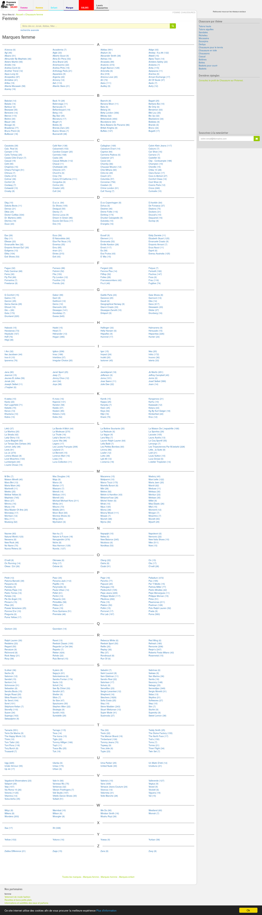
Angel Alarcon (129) (110, 67)
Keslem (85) (58, 410)
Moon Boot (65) (60, 512)
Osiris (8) (105, 563)
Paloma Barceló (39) (14, 580)
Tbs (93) (105, 730)
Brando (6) (154, 124)
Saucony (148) (156, 682)
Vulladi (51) (58, 798)
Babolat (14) (10, 100)
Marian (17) (58, 485)
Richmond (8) (11, 652)
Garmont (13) (155, 297)
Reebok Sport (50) (109, 643)
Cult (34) (57, 191)
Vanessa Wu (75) (61, 783)
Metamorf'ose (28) (109, 497)
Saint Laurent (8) (109, 673)
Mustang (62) (11, 521)
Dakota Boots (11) (13, 205)
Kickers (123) (59, 413)
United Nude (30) (109, 765)
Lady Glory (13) (12, 437)
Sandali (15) (10, 679)
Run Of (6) (106, 658)
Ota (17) (153, 563)
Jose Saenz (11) (108, 381)
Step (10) (153, 703)
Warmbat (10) (59, 810)
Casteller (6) (154, 157)
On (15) (152, 560)
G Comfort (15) (12, 294)
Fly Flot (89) (10, 277)
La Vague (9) (107, 434)
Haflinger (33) (107, 327)
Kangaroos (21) (156, 398)
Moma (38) (106, 509)
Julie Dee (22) (107, 384)
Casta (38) (58, 157)
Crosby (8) (10, 191)
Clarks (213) (10, 175)
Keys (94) (105, 410)
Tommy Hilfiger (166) (63, 742)
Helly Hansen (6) (109, 330)
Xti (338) (57, 827)
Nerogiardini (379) (61, 539)
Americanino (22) (61, 64)
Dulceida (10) (107, 220)
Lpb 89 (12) (106, 458)
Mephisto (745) (12, 497)
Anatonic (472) (108, 64)
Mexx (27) (9, 500)
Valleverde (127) (156, 780)
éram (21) (57, 250)
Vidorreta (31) (107, 792)
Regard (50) (10, 646)
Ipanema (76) (11, 360)
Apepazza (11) (156, 70)
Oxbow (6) (58, 566)
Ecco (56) (57, 235)
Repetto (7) (58, 649)
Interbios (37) (59, 357)
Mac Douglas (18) (61, 476)
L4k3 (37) (9, 428)
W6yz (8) (9, 810)
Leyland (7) (58, 449)
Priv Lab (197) (107, 614)
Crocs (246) (154, 187)
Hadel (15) (58, 327)
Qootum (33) (11, 628)
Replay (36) (106, 649)
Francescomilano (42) (111, 280)
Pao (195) (153, 580)
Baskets (202, 68)
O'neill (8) (9, 560)
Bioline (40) (10, 118)
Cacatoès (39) (11, 145)
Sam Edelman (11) (110, 676)
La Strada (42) (11, 434)
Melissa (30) (154, 491)
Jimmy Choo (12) (61, 378)
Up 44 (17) (10, 768)
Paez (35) (57, 577)
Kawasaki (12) (155, 404)
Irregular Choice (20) (63, 360)
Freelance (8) (11, 283)
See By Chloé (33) (61, 688)
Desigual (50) (59, 208)
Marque (71, 8)
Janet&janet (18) (108, 372)
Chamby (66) (107, 163)
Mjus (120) (106, 506)
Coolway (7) (10, 184)
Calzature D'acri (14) (110, 148)
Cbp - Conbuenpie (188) (160, 160)
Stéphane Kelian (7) (14, 706)
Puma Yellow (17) (13, 617)
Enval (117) (106, 247)
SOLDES (86, 8)
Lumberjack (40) (12, 461)
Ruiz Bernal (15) (60, 658)
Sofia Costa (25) (108, 700)
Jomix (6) (153, 378)
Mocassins (204, 38)
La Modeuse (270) (61, 431)
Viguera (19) (155, 792)
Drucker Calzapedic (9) (112, 217)
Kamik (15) (106, 398)
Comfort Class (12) (158, 178)
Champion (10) (156, 163)
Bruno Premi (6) (12, 130)
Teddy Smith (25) (157, 730)
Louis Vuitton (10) (157, 455)
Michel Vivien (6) (108, 500)
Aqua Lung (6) (11, 73)
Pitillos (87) (58, 605)
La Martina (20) (12, 431)
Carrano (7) (154, 154)
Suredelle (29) (59, 715)
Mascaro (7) (58, 488)
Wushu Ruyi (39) (109, 816)
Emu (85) (57, 247)
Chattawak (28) (60, 166)
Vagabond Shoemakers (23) (18, 780)
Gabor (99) (58, 294)
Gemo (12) (58, 303)
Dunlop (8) (154, 220)
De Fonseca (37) (157, 205)
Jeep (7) (57, 375)
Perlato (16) (10, 595)
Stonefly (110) (11, 709)
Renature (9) (11, 649)
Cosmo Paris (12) (157, 184)
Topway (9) (106, 745)
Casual (202, 56)
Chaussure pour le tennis (211, 47)
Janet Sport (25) (60, 372)
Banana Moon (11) (110, 103)
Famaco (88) (59, 268)
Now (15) (153, 545)
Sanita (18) (154, 679)
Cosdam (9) (106, 184)
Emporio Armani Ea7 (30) (17, 247)
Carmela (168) (60, 154)
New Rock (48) (12, 542)
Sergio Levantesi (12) (111, 691)
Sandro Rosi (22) (109, 679)
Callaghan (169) (108, 145)
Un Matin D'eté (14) (158, 762)
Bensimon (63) (156, 109)
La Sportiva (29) (156, 431)
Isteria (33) (154, 360)
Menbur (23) (155, 494)
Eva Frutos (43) (108, 253)
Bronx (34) (154, 127)
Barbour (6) (10, 106)
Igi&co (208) (58, 351)
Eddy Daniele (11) (157, 235)
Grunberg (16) (155, 313)
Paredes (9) (10, 586)
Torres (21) (154, 745)
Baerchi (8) (106, 100)
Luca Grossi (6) (156, 458)
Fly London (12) (60, 277)
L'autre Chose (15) (14, 464)
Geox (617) (154, 303)
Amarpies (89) (107, 61)
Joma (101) (106, 378)
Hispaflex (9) (107, 333)
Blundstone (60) (108, 121)
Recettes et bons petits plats (18, 899)
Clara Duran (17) (157, 172)
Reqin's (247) (155, 649)
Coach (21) (106, 175)
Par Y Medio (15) (157, 583)
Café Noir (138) (60, 145)
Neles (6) (105, 536)
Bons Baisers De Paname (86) (115, 124)
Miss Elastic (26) (156, 503)
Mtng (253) (58, 518)
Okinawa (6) (58, 560)
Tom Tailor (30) (12, 742)
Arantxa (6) (154, 73)
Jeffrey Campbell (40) (159, 375)
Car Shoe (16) (155, 151)
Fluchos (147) (155, 274)
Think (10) (9, 739)
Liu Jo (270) (10, 452)
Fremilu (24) (58, 283)
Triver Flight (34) (157, 748)
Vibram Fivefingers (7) (63, 789)
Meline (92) (106, 491)
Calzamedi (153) (61, 148)
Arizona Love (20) (109, 76)
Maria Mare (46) (12, 485)
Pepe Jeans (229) (109, 592)
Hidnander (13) (60, 333)
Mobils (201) (59, 509)
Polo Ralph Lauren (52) (160, 608)
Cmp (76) (57, 175)
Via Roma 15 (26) (13, 789)
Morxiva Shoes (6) (61, 515)
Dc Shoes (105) (60, 205)
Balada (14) (10, 103)
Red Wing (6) (155, 640)
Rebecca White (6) (109, 640)
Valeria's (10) (107, 780)
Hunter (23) (154, 336)
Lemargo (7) (155, 443)
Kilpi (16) (105, 413)
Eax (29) (9, 235)
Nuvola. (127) (59, 548)
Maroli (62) (154, 485)
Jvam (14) (153, 384)
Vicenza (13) (107, 789)
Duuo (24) (9, 223)
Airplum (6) (106, 52)
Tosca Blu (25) (60, 748)
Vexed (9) (153, 786)
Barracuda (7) (59, 106)
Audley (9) (105, 85)
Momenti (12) (155, 509)
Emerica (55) (59, 244)
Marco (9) (57, 482)
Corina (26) (58, 184)
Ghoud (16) (10, 306)
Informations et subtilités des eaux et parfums (26, 902)
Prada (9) (153, 611)
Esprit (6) (153, 250)
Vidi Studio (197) (61, 792)
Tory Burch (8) (11, 748)
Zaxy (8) (153, 851)
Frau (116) (154, 280)
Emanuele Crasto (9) (159, 241)
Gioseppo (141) (60, 310)
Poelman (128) (156, 605)
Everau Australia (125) (159, 253)
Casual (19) (10, 160)
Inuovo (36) (154, 357)
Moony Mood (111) (110, 512)
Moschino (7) (155, 515)
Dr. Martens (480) (13, 217)
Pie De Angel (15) (13, 598)
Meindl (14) (58, 491)
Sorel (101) (10, 703)
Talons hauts (205, 26)
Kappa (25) (106, 401)
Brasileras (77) (12, 127)
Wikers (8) (9, 813)
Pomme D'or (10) (13, 611)
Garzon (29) (10, 300)
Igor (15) (105, 351)
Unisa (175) (58, 765)
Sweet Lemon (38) (157, 715)
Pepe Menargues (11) (159, 592)
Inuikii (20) (106, 357)
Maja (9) (57, 479)
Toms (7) (153, 742)
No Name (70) (11, 545)
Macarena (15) (108, 476)
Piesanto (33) (59, 598)
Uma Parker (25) (109, 762)
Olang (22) (106, 560)
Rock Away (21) (12, 655)
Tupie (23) (105, 751)
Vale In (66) (58, 780)
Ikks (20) (153, 351)
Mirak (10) (105, 503)
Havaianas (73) (12, 330)
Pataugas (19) (107, 586)
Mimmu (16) (10, 503)
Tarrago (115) (59, 730)
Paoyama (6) (11, 583)
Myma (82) (106, 521)
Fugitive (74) (155, 283)
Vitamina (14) (11, 795)
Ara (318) (105, 73)
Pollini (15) (106, 608)
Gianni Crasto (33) (109, 306)
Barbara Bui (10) (157, 103)
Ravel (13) (58, 640)
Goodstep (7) (59, 313)
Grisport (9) (106, 313)
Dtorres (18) (10, 220)
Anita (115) (154, 67)
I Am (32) (9, 351)
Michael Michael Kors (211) (66, 500)
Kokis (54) (57, 416)
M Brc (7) (9, 476)
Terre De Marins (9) (14, 733)
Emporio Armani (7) (158, 244)
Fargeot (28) (107, 268)
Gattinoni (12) (59, 300)
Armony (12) (59, 79)
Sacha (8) (9, 673)
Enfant (55, 7)
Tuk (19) (57, 751)
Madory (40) (154, 476)
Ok (248, 910)
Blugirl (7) (57, 121)
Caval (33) (106, 160)
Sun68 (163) (59, 712)
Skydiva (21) (155, 697)
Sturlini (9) (153, 709)
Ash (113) (57, 82)
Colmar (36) (10, 178)
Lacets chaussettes (102, 6)
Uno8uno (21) (155, 765)
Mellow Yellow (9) (13, 494)
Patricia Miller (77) (157, 586)
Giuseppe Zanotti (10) (111, 310)
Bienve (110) (11, 115)
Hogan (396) (59, 336)
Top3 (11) (57, 745)
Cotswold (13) (11, 187)
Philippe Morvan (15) (159, 595)
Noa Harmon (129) (62, 545)
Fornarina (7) (11, 280)
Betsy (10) (57, 112)
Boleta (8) (57, 124)
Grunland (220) (12, 316)
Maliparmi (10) (107, 479)
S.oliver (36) (10, 670)
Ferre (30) (9, 274)
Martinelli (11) (11, 488)
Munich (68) (106, 518)
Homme (40, 7)
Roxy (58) (9, 658)
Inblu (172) (154, 354)
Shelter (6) (58, 694)
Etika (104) (10, 253)
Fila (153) (57, 274)
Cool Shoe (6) (155, 181)
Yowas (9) (105, 839)
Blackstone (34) (156, 118)
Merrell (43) (58, 497)
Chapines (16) (11, 166)
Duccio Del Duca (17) (63, 220)
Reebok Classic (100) (63, 643)
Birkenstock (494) (109, 118)
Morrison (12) (11, 515)
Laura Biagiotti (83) (14, 440)
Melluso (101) (59, 494)
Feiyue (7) (153, 268)
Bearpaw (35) (11, 109)
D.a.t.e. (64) (58, 202)
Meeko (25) (10, 491)
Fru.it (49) (105, 283)
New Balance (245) (110, 539)
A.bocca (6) (10, 49)
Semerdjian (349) (157, 688)
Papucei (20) (107, 583)
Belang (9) (106, 109)
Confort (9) (10, 181)
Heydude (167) (12, 333)
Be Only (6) (154, 106)
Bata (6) (104, 106)
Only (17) (57, 563)
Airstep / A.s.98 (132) (159, 52)
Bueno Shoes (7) (61, 130)
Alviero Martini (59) (14, 61)
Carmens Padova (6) (111, 154)
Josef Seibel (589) (157, 381)
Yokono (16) (58, 839)
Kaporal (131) (59, 401)
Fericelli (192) (155, 271)
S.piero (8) (58, 670)
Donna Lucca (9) (61, 214)
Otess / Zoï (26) (12, 566)
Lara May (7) (107, 437)
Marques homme (109, 876)
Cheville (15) (155, 166)
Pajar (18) (105, 577)
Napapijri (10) (107, 533)
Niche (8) (57, 542)
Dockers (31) (155, 211)
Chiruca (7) (10, 172)
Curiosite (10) (155, 191)
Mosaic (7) (106, 515)
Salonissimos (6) (61, 676)
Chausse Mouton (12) (111, 166)
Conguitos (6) (59, 181)
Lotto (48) (105, 455)
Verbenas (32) (59, 786)
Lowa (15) (57, 458)
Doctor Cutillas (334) (14, 214)
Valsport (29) (11, 783)
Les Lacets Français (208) (65, 446)
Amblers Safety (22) (158, 61)
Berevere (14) (11, 112)
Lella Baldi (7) (107, 443)
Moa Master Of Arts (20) (16, 509)
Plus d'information (106, 910)
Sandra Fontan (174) (63, 679)
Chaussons (204, 53)
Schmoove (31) (12, 685)
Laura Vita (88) (60, 440)
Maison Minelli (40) (14, 479)
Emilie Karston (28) (110, 244)
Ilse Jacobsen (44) (13, 354)
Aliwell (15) (154, 55)
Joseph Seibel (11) (14, 384)
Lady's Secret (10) (61, 437)
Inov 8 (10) (10, 357)
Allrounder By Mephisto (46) (18, 58)
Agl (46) (8, 52)
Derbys (202, 44)
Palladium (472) (156, 577)
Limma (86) (106, 449)
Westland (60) (155, 810)
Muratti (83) (154, 518)
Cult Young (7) (107, 191)
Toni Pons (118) (12, 745)
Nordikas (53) (107, 545)
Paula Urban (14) (61, 589)
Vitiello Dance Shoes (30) (65, 795)
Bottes (202, 62)
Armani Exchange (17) (159, 76)
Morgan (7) (154, 512)
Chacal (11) (58, 163)
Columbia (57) (107, 178)
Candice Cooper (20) (63, 151)
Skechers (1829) (108, 697)
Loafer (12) (106, 452)
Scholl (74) (58, 685)
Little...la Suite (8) (157, 449)
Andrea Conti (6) (12, 67)
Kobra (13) (10, 416)
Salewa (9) (154, 673)
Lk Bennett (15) (60, 452)
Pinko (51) (153, 598)
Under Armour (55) (14, 765)
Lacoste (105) (155, 434)
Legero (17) (58, 443)
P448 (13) (9, 577)
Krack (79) (106, 416)
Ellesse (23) (10, 241)
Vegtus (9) (153, 783)
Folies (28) (106, 277)
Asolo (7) (153, 82)
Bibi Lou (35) (155, 112)
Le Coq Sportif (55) (158, 440)
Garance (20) (107, 297)
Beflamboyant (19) (61, 109)
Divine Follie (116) (109, 211)
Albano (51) (10, 55)
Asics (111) (106, 82)
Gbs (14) (153, 300)
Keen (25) (105, 407)
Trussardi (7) (11, 751)
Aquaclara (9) (59, 73)
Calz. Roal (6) (11, 148)
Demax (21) (10, 208)
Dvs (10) (57, 223)
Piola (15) (105, 601)
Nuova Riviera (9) (13, 548)
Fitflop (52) (106, 274)
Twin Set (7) (154, 751)
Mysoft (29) (154, 521)
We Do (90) (106, 810)
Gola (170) (10, 313)
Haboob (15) (11, 327)
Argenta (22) (59, 76)
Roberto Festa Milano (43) (161, 652)
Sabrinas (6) (154, 670)
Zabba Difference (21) (15, 851)
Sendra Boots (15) (13, 691)
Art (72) (104, 79)
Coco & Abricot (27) (158, 175)
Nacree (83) (10, 533)
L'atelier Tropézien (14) (160, 461)
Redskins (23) (11, 643)
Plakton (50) (106, 605)
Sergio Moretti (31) (158, 691)
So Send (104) (11, 700)
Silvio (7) (57, 697)
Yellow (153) (10, 839)
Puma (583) (154, 614)
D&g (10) (9, 202)
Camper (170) (11, 151)
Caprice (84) (107, 151)
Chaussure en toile (208, 50)
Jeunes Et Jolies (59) (15, 378)
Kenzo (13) (10, 410)
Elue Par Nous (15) (62, 241)
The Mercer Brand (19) (112, 736)
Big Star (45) (59, 115)
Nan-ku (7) (58, 533)
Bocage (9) (10, 124)
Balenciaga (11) (60, 103)
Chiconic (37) (59, 169)
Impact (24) (106, 354)
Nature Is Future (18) (63, 536)
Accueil (19, 14)
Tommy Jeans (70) (110, 742)
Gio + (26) (9, 310)
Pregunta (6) (11, 614)
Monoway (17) (11, 512)
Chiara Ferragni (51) (14, 169)
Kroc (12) (153, 416)
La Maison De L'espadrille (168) (164, 428)
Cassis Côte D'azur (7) (15, 157)
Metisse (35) (155, 497)
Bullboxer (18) (11, 133)
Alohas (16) (106, 58)
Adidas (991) (107, 49)
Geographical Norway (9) (113, 303)
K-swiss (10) (10, 398)
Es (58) (104, 250)
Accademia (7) (60, 49)
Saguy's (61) (59, 673)
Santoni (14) (10, 682)
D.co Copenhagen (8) (111, 202)
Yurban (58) (154, 839)
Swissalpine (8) (12, 718)
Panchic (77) (107, 580)
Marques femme (91, 876)
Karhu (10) (154, 401)
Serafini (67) (58, 691)
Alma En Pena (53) (62, 58)
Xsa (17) (9, 827)
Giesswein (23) (156, 306)
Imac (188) (58, 354)
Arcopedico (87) (12, 76)
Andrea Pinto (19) (61, 67)
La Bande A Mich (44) (63, 428)
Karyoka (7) (106, 404)
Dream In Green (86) (63, 217)
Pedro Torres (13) (13, 592)
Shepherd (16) (107, 694)
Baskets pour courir (208, 65)
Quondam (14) (60, 628)
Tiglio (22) (57, 739)
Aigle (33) (57, 52)
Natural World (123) (14, 536)
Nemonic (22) (155, 536)
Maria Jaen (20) (156, 482)
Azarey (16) (10, 88)
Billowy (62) (106, 115)
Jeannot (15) (11, 375)
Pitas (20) (9, 605)
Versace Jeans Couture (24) (114, 786)
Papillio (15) (58, 583)
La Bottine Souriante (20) (113, 428)
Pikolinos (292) (108, 598)
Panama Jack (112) (62, 580)
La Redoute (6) (108, 431)
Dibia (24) (9, 211)
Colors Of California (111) (65, 178)
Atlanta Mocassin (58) (15, 85)
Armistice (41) (11, 79)
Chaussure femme (34, 14)
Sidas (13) (153, 694)
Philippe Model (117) (110, 595)
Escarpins (203, 41)
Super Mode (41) (109, 712)
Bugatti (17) (154, 130)
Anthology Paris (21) (62, 70)
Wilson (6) (57, 813)
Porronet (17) (107, 611)
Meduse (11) (155, 488)
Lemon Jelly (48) (13, 446)
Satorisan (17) (107, 682)
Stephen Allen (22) (62, 706)
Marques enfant (126, 876)
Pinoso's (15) (11, 601)
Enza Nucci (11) (156, 247)
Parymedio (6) (59, 586)
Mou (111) (10, 518)
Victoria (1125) (12, 792)
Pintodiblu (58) (60, 601)
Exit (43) (57, 256)
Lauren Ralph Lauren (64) (113, 440)
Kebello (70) (10, 407)
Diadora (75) (155, 208)
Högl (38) (9, 339)
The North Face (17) (158, 736)
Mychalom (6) (59, 521)
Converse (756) (108, 181)
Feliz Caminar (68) (13, 271)
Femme (25, 7)
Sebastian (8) (11, 688)
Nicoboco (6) (107, 542)
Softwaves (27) (156, 700)
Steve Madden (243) (110, 706)
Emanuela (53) (108, 241)
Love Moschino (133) (15, 458)
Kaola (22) (10, 401)
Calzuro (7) (154, 148)
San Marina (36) (156, 676)
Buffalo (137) (107, 130)
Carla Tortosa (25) (13, 154)
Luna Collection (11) (62, 461)
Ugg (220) (9, 762)
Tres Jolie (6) (107, 748)
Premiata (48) (59, 614)
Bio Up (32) (154, 115)
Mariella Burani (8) (109, 485)
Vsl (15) (152, 795)
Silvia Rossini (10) (13, 697)
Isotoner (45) (107, 360)
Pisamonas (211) (157, 601)
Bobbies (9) (154, 121)
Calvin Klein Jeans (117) (160, 145)
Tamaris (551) (11, 730)
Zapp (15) (57, 851)
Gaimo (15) (10, 297)
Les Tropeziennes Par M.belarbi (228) (167, 446)
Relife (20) (106, 646)
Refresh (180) (155, 643)
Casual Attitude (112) (63, 160)
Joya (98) (57, 384)
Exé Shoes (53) (12, 256)
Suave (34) (10, 712)
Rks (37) (105, 652)
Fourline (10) (59, 280)
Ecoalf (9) (105, 235)
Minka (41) (58, 503)
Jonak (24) (10, 381)
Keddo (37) (58, 407)
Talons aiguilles (206, 29)
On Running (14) (13, 563)
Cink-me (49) (107, 172)
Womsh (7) (154, 813)
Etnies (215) (58, 253)
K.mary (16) (58, 398)
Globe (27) (154, 310)
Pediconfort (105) (109, 589)
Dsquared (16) (156, 217)
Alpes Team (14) (157, 58)
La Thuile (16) (59, 434)
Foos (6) (153, 277)
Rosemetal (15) (156, 655)
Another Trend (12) (14, 70)
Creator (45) (58, 187)
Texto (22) (105, 733)
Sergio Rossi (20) (13, 694)
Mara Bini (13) (11, 482)
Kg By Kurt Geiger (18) (159, 410)
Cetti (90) (9, 163)
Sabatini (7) (106, 670)
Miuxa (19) (10, 506)
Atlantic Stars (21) (61, 85)
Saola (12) (58, 682)
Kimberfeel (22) (156, 413)
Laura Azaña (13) (157, 437)
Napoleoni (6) (155, 533)
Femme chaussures (184, 12)
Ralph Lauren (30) (13, 640)
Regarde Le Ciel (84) (63, 646)
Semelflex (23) (107, 688)
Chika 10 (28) (155, 169)
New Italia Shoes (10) (159, 539)
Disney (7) (57, 211)
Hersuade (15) (156, 330)
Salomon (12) (11, 676)
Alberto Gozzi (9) (61, 55)
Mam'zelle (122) (156, 479)
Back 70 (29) (59, 100)
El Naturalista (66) (61, 238)
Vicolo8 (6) (154, 789)
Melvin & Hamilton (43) (111, 494)
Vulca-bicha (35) (12, 798)
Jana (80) (9, 372)
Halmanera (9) (156, 327)
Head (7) (57, 330)
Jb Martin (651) (156, 372)
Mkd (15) (153, 506)
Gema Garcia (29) (13, 303)
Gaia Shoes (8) (156, 294)
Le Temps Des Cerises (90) (18, 443)
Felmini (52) (58, 271)
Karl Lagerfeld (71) (14, 404)
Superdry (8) (155, 712)
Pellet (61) (57, 592)
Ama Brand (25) (60, 61)
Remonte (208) (156, 646)
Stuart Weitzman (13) (111, 709)
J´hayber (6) (10, 387)
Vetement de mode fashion (17, 896)
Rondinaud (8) (107, 655)
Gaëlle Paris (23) (109, 294)
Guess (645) (59, 316)
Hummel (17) (107, 336)
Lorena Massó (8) (13, 455)
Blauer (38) (10, 121)
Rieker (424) (59, 652)
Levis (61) (9, 449)
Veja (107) (9, 786)
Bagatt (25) (154, 100)
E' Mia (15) (106, 256)
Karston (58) (59, 404)
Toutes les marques (71, 876)
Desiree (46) (107, 208)
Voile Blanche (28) (109, 795)
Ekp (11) (9, 238)
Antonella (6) (107, 70)
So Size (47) (58, 700)
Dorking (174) (107, 214)
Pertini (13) (58, 595)
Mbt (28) (105, 488)
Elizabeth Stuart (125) (159, 238)
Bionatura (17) (59, 118)
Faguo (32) (10, 268)
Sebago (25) (155, 685)
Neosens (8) (10, 539)
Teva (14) (57, 733)
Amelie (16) (10, 64)
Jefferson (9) (107, 375)
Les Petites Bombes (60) (112, 446)
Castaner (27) (107, 157)
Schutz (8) (105, 685)
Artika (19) (10, 82)
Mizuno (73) (58, 506)
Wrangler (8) (59, 816)
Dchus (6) (105, 205)
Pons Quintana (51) (62, 611)
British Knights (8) (109, 127)
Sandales (203, 32)
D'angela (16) (107, 223)
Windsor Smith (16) (110, 813)
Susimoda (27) (108, 715)
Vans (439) (106, 783)
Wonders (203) (12, 816)
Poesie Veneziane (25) (15, 608)
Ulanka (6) (58, 762)
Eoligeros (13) (11, 250)
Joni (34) (57, 381)
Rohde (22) (58, 655)
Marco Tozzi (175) (109, 482)
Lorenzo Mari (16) (61, 455)
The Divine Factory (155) (161, 733)
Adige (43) (154, 49)
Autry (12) (153, 85)
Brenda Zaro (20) (61, 127)
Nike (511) (154, 542)
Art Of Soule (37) (157, 79)
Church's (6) (58, 172)
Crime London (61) (110, 187)
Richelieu (203, 35)
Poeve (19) (58, 608)
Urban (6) (57, 768)
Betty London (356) (110, 112)
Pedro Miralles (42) (158, 589)
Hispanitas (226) (156, 333)
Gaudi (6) (105, 300)
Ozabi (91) (106, 566)
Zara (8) (104, 851)
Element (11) (107, 238)
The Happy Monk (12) (15, 736)
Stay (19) (105, 703)
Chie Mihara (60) (109, 169)
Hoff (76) (9, 336)
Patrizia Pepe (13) (13, 589)
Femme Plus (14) (109, 271)
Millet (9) (153, 500)
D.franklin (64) (155, 202)
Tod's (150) (154, 739)
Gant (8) (57, 297)
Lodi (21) (153, 452)
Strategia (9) (59, 709)
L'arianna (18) (107, 461)
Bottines (203, 59)
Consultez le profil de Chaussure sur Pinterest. (221, 80)
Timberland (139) (109, 739)
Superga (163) (11, 715)
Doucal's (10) (155, 214)
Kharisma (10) (11, 413)
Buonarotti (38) (60, 133)
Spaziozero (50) (60, 703)
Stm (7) (152, 706)
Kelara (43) (154, 407)
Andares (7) (154, 64)
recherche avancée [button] (29, 30)
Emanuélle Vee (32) (14, 244)
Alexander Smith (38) (111, 55)
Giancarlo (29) (59, 306)
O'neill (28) (154, 566)
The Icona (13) (60, 736)
